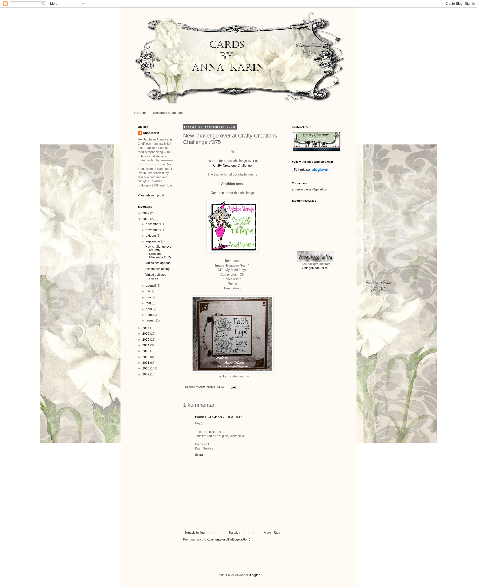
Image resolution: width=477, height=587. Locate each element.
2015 (146, 339)
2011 (146, 362)
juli (148, 291)
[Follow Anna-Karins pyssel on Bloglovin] (311, 172)
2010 (146, 368)
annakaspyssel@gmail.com (310, 189)
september (153, 241)
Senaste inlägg (194, 532)
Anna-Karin (151, 133)
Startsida (140, 113)
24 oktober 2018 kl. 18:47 (225, 417)
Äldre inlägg (272, 532)
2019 (146, 213)
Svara (199, 454)
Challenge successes (168, 113)
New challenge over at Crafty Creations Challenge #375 (158, 252)
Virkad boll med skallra (155, 276)
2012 (146, 357)
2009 (146, 374)
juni (149, 297)
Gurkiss (200, 417)
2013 (146, 351)
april (149, 309)
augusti (151, 285)
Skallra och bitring (157, 269)
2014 (146, 345)
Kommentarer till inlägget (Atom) (228, 539)
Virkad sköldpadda (158, 263)
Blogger (254, 575)
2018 (146, 219)
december (153, 224)
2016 (146, 333)
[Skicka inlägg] (233, 386)
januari (151, 320)
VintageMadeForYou (315, 268)
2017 (146, 328)
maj (149, 303)
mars (149, 314)
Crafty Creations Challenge (232, 165)
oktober (151, 235)
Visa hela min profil (151, 195)
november (153, 230)
